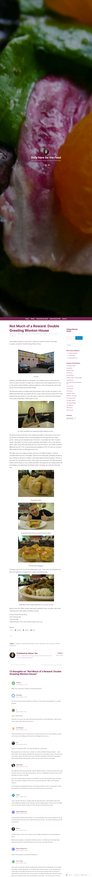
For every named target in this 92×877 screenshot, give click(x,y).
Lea (17, 742)
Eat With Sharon (70, 375)
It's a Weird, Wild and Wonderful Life (73, 383)
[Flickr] (49, 165)
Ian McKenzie (20, 728)
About (33, 318)
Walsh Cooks (69, 407)
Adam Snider (19, 765)
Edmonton (27, 334)
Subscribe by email (42, 318)
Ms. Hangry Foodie (70, 398)
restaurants (44, 334)
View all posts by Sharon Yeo (26, 657)
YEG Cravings (69, 410)
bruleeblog (19, 695)
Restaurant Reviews (73, 358)
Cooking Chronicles (73, 353)
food (31, 334)
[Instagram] (46, 165)
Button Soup (69, 373)
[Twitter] (43, 165)
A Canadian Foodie (70, 365)
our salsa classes (27, 341)
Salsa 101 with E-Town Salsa (17, 665)
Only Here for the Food (46, 157)
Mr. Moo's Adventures (71, 395)
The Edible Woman (70, 400)
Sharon (18, 828)
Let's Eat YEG (69, 386)
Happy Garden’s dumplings (38, 465)
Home (27, 318)
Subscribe (79, 338)
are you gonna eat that (47, 604)
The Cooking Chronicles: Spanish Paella (51, 665)
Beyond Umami (70, 370)
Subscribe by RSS (55, 318)
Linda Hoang (69, 391)
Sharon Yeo (13, 334)
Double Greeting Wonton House (30, 643)
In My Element (69, 380)
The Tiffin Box (69, 405)
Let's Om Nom (69, 388)
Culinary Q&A (71, 355)
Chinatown (21, 334)
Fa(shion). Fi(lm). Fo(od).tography (74, 377)
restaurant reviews (37, 334)
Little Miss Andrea (70, 393)
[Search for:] (74, 344)
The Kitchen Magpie (71, 403)
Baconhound (69, 368)
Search (64, 318)
